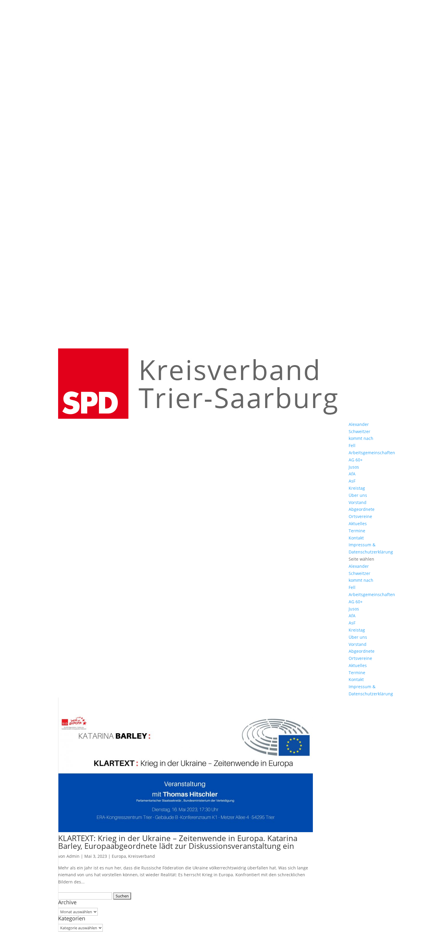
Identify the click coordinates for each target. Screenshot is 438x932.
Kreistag (357, 488)
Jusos (354, 467)
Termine (357, 531)
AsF (352, 481)
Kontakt (356, 538)
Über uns (358, 495)
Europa (119, 856)
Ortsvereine (360, 516)
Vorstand (357, 502)
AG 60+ (356, 460)
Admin (73, 856)
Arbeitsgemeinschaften (372, 452)
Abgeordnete (362, 509)
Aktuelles (358, 523)
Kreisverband (141, 856)
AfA (352, 474)
